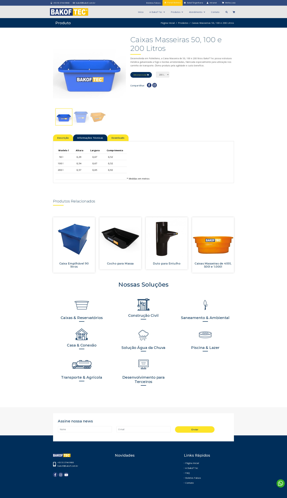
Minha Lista (230, 2)
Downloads (118, 137)
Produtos (176, 12)
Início (141, 12)
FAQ (187, 473)
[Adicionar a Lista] (74, 238)
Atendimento (196, 12)
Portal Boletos (174, 2)
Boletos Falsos (153, 2)
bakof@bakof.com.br (85, 3)
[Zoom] (89, 71)
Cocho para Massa (120, 263)
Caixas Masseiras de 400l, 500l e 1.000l (213, 265)
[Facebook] (149, 85)
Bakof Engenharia (195, 2)
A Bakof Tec (156, 12)
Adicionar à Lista (140, 75)
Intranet (213, 2)
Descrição (63, 137)
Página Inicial (168, 22)
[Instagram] (154, 85)
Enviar (194, 429)
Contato (215, 12)
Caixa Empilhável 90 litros (74, 265)
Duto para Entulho (167, 263)
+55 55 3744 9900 (61, 3)
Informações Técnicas (90, 137)
